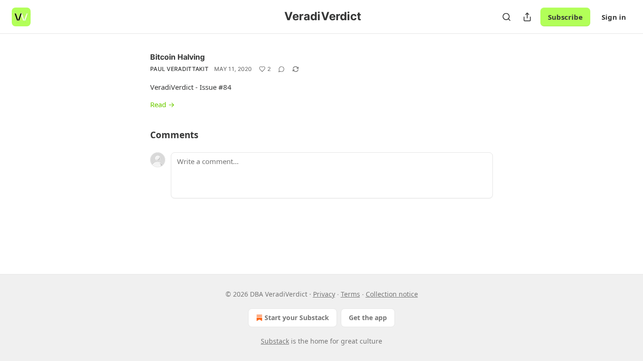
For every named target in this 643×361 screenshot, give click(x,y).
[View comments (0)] (281, 69)
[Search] (506, 17)
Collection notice (392, 294)
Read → (162, 104)
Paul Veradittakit (179, 68)
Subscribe (565, 17)
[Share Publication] (527, 17)
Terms (350, 294)
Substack (275, 341)
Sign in (614, 17)
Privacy (324, 294)
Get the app (368, 317)
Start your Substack (297, 317)
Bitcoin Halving (177, 57)
